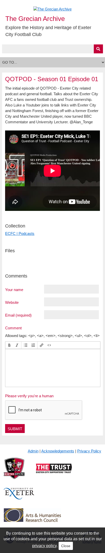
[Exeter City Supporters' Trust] (54, 472)
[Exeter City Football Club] (14, 472)
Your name (14, 289)
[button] (9, 345)
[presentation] (9, 345)
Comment (13, 328)
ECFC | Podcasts (19, 233)
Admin (33, 451)
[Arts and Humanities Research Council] (32, 519)
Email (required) (18, 315)
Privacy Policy (89, 451)
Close (65, 546)
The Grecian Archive (35, 18)
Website (12, 302)
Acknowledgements (57, 451)
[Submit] (98, 48)
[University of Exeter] (19, 498)
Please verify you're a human (29, 396)
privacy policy (44, 546)
